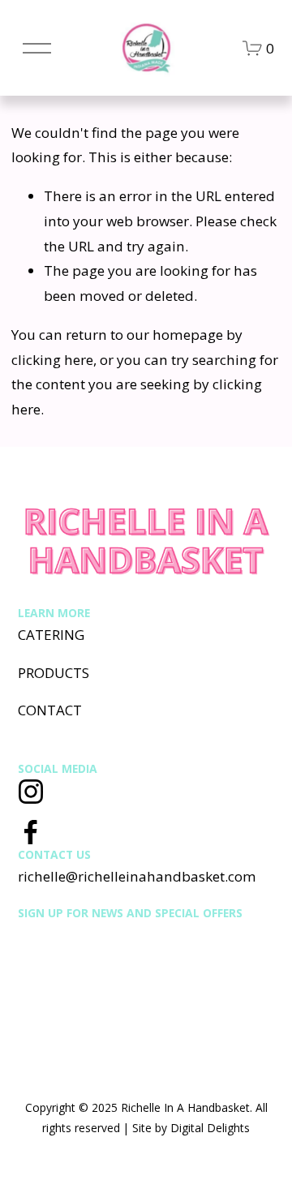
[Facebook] (31, 832)
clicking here (52, 359)
